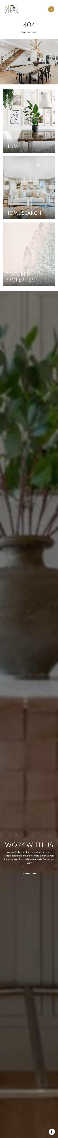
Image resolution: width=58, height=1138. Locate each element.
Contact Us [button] (29, 873)
